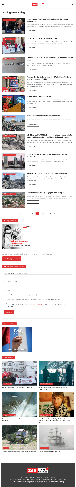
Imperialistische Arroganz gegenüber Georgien (45, 193)
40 (50, 213)
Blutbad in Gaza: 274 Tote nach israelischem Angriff (47, 173)
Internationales (10, 20)
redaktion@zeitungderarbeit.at (27, 482)
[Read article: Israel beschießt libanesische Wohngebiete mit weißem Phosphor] (19, 404)
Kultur (6, 448)
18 (41, 213)
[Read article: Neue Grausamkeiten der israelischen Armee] (13, 123)
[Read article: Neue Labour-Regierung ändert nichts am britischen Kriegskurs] (13, 26)
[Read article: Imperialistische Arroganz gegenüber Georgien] (13, 200)
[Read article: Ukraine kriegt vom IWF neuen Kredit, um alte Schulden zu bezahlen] (13, 65)
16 (33, 213)
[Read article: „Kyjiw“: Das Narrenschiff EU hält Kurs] (56, 437)
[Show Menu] (3, 4)
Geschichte (8, 384)
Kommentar (8, 97)
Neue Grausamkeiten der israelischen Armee (45, 116)
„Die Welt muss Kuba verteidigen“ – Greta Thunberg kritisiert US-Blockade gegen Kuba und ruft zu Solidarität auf (55, 420)
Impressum (43, 482)
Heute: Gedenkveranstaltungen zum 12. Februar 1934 (17, 387)
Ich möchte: (8, 290)
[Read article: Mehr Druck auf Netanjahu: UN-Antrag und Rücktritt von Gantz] (13, 161)
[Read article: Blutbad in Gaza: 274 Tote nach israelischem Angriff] (13, 181)
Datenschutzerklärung (37, 304)
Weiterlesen (34, 30)
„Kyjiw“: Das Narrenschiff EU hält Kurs (49, 451)
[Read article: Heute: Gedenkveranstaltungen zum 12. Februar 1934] (19, 373)
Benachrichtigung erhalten (12, 259)
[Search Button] (73, 4)
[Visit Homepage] (38, 4)
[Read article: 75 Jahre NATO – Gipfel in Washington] (13, 45)
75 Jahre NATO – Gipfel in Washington (42, 38)
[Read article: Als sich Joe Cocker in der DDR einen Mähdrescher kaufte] (19, 437)
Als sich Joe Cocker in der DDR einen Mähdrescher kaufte (19, 451)
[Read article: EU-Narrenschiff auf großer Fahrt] (13, 103)
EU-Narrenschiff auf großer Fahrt (40, 96)
